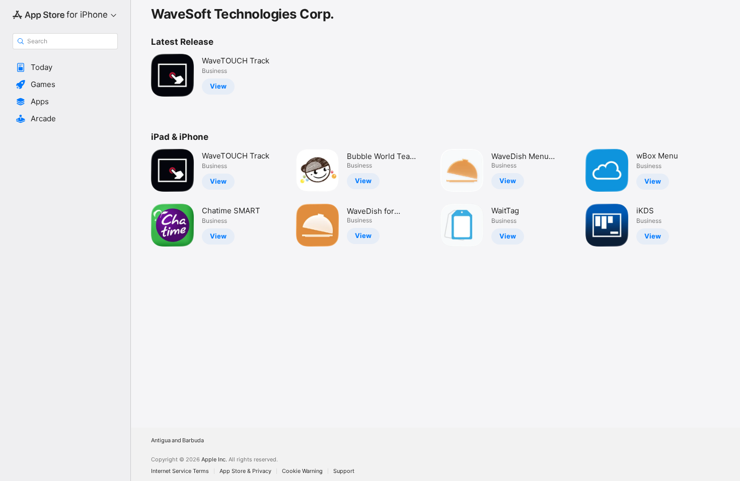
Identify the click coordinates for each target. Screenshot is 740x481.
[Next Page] (730, 198)
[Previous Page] (141, 198)
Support (343, 471)
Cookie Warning (302, 471)
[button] (65, 67)
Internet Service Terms (180, 471)
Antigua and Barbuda (177, 440)
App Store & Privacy (245, 471)
